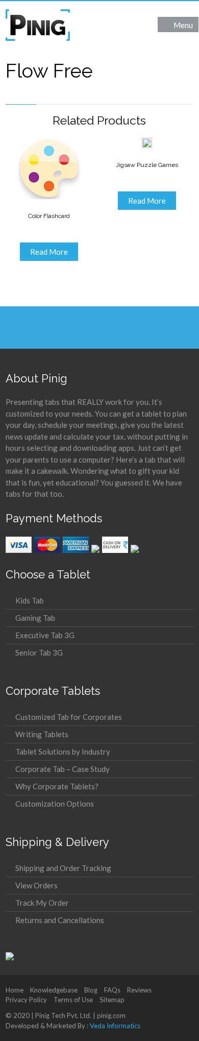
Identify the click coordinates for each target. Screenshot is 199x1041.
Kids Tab (29, 600)
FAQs (112, 990)
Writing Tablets (41, 734)
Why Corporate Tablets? (56, 786)
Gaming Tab (35, 617)
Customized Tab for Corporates (68, 716)
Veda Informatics (115, 1026)
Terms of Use (73, 1000)
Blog (90, 990)
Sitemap (112, 1000)
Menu (183, 25)
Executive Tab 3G (44, 635)
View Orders (36, 885)
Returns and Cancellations (59, 920)
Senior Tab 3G (39, 652)
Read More (49, 251)
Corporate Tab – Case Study (62, 768)
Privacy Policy (26, 1000)
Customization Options (54, 803)
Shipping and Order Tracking (63, 868)
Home (14, 990)
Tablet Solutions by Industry (62, 751)
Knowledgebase (54, 990)
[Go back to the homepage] (38, 25)
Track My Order (42, 902)
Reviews (139, 990)
